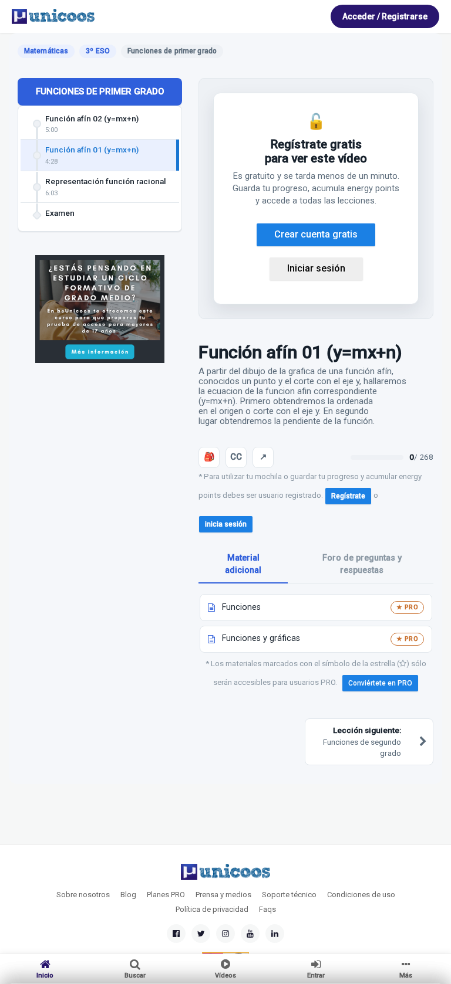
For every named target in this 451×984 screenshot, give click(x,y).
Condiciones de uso (361, 894)
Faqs (267, 909)
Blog (128, 894)
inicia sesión (226, 524)
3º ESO (98, 51)
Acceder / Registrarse (385, 16)
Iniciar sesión (316, 268)
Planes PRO (166, 894)
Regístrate (348, 496)
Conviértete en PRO (380, 683)
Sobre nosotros (83, 894)
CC (236, 457)
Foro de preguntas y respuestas (362, 564)
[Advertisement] (100, 459)
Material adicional (243, 564)
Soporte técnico (289, 894)
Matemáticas (46, 51)
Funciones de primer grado (100, 91)
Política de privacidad (212, 909)
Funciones (241, 607)
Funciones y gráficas (261, 638)
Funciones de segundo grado (362, 741)
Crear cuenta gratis (316, 234)
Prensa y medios (223, 894)
